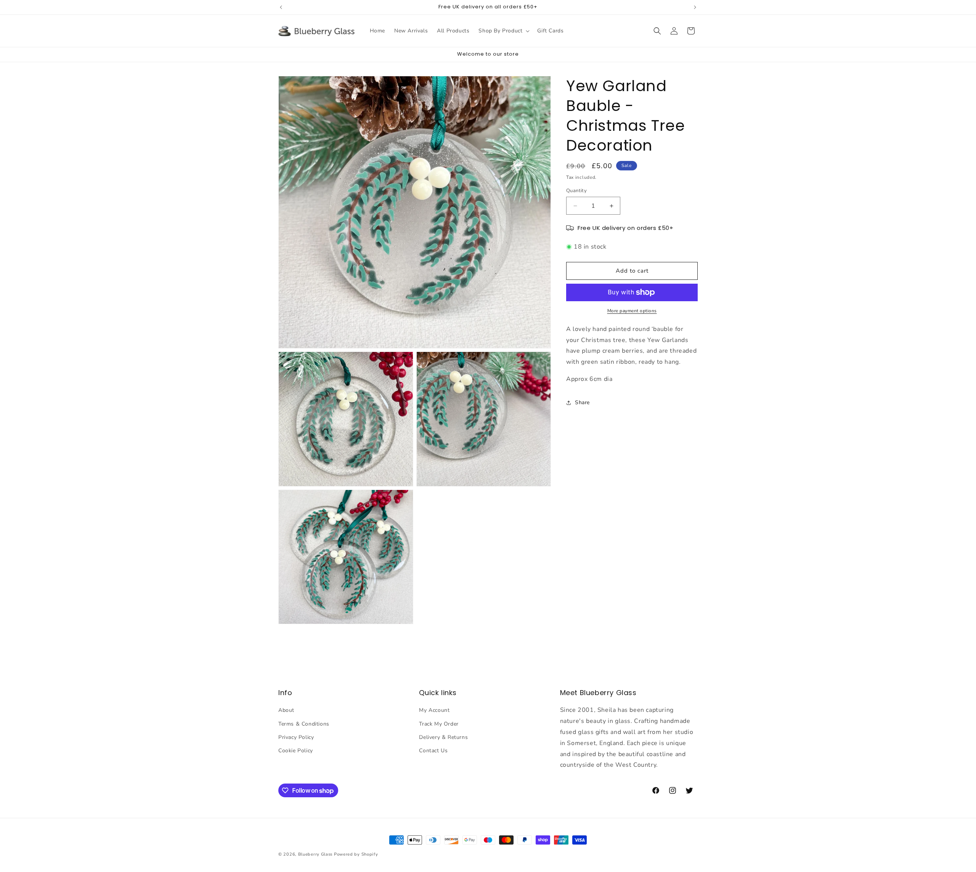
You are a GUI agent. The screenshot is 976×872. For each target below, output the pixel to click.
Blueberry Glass (315, 854)
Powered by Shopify (356, 854)
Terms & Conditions (303, 723)
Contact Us (433, 750)
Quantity (576, 190)
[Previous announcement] (281, 7)
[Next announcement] (695, 7)
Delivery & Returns (443, 737)
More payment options (632, 311)
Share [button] (582, 402)
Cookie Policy (295, 750)
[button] (503, 31)
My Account (434, 710)
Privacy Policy (296, 737)
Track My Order (438, 723)
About (286, 710)
